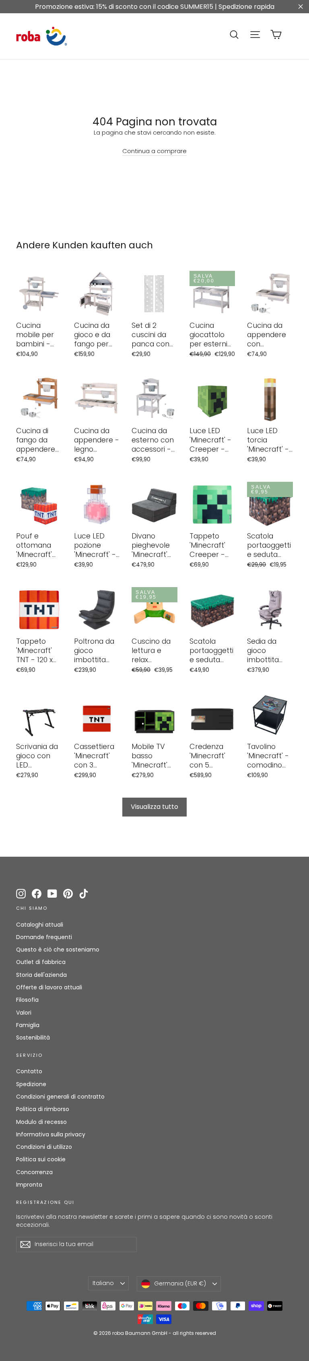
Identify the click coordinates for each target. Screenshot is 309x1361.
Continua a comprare (154, 151)
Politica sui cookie (41, 1159)
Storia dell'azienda (41, 975)
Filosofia (27, 1000)
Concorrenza (34, 1172)
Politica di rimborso (42, 1109)
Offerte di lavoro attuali (49, 987)
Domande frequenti (44, 937)
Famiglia (27, 1025)
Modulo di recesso (41, 1122)
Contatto (29, 1071)
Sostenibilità (33, 1038)
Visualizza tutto (154, 806)
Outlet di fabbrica (41, 962)
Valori (23, 1013)
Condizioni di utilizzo (44, 1147)
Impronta (29, 1185)
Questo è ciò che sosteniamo (57, 950)
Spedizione (31, 1084)
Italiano (103, 1283)
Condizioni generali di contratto (60, 1097)
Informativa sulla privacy (50, 1134)
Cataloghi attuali (39, 925)
